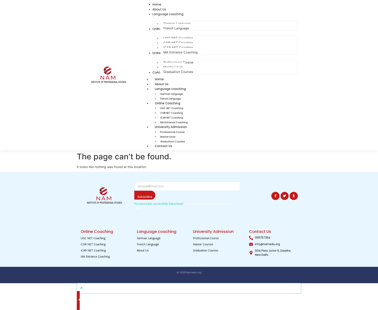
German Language (171, 94)
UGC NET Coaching (171, 108)
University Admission (171, 127)
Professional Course (172, 132)
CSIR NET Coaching (171, 113)
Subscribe (144, 197)
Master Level (167, 136)
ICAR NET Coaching (171, 117)
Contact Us (163, 146)
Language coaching (170, 89)
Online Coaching (167, 103)
